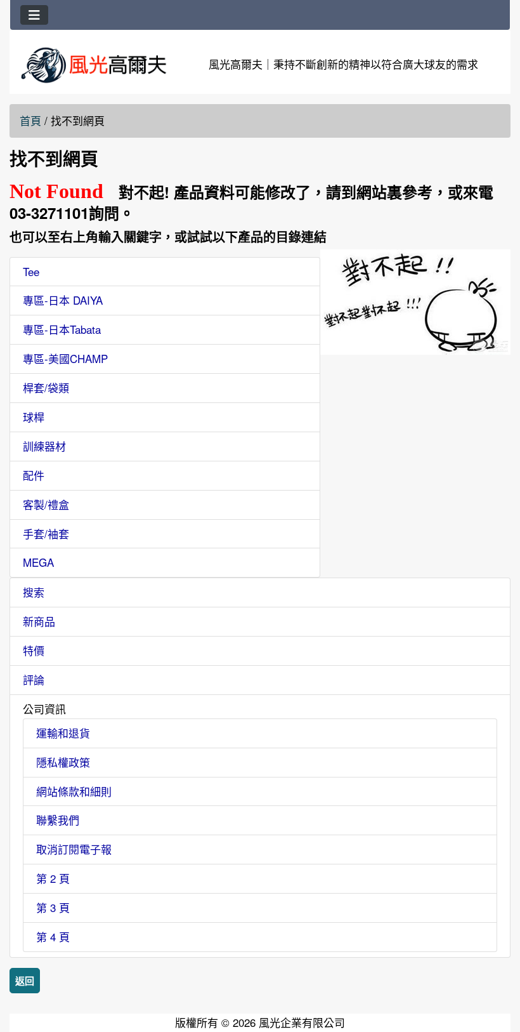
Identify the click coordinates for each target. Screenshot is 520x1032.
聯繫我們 (57, 820)
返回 (24, 981)
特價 (33, 650)
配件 (33, 475)
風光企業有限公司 (302, 1022)
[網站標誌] (93, 65)
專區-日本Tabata (62, 329)
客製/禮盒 (46, 504)
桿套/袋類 (46, 387)
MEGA (38, 562)
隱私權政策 (63, 762)
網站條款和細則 (74, 791)
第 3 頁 (53, 907)
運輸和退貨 (63, 733)
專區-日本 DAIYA (63, 300)
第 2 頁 (53, 878)
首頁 (30, 120)
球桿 (33, 417)
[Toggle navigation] (34, 15)
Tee (31, 271)
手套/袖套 (46, 533)
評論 (33, 679)
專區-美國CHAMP (65, 358)
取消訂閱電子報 (74, 849)
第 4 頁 (53, 936)
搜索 (33, 592)
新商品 (39, 621)
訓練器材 (44, 446)
